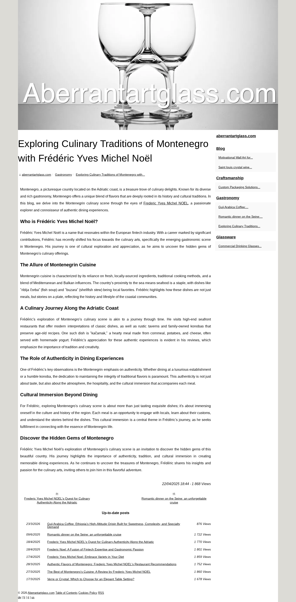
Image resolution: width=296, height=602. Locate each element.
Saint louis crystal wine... (235, 167)
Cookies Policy (87, 592)
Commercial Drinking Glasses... (240, 246)
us (32, 597)
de (19, 597)
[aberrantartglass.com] (148, 65)
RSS (101, 592)
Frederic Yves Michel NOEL (165, 203)
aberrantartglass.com (36, 174)
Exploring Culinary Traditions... (239, 226)
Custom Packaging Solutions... (239, 187)
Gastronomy (63, 174)
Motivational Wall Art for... (235, 157)
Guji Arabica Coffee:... (233, 207)
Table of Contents (66, 592)
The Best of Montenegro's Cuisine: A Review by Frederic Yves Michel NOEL (99, 571)
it (28, 597)
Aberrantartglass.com (41, 592)
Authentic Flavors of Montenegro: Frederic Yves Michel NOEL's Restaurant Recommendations (111, 564)
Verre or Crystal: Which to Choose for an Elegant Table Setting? (90, 579)
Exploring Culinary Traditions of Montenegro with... (110, 174)
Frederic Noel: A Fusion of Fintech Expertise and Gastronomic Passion (95, 549)
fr (24, 597)
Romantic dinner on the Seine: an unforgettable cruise (174, 500)
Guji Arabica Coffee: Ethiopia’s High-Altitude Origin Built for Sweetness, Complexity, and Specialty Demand (113, 525)
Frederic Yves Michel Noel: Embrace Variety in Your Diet (85, 556)
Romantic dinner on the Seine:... (240, 216)
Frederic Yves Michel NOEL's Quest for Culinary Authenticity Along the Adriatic (57, 500)
